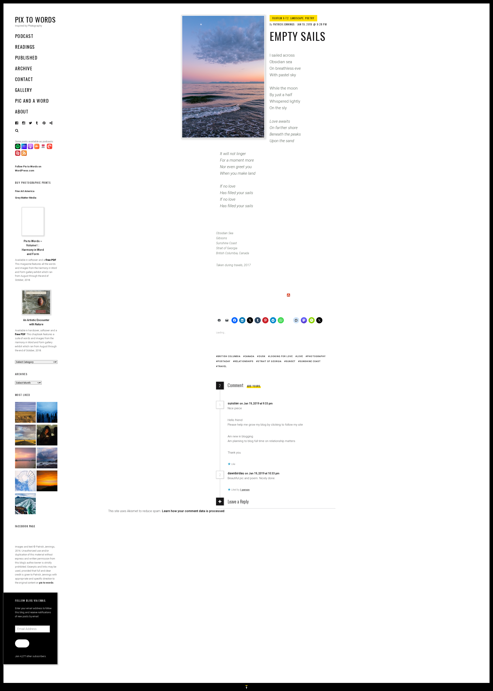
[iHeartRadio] (43, 148)
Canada (250, 356)
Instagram (26, 123)
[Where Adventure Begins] (25, 436)
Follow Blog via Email (30, 600)
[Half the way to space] (47, 481)
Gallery (23, 89)
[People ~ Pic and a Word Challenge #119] (47, 436)
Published (26, 57)
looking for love (281, 356)
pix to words (46, 582)
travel (222, 366)
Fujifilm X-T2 (280, 18)
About (21, 111)
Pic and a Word (32, 100)
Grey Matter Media (25, 197)
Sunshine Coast (310, 361)
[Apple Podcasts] (31, 148)
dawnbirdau (236, 473)
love (300, 356)
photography (316, 356)
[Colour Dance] (25, 459)
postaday (224, 361)
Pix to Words (35, 19)
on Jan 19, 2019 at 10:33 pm (262, 473)
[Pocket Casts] (50, 148)
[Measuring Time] (47, 413)
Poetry (309, 18)
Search (17, 130)
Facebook (19, 123)
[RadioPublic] (18, 154)
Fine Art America (24, 191)
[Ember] (47, 459)
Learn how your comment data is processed (193, 511)
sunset (290, 361)
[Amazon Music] (24, 148)
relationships (244, 361)
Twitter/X (31, 123)
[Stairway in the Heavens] (25, 481)
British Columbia (229, 356)
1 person (245, 489)
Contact (24, 78)
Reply (281, 403)
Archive (23, 68)
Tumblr (39, 123)
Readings (25, 46)
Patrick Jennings (284, 24)
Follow (22, 643)
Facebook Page (25, 526)
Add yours (254, 386)
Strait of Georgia (270, 361)
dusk (262, 356)
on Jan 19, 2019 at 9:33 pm (256, 403)
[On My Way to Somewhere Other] (25, 504)
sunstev (233, 403)
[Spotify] (18, 148)
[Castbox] (37, 148)
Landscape (297, 18)
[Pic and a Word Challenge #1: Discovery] (25, 413)
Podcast (24, 35)
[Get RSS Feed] (24, 154)
